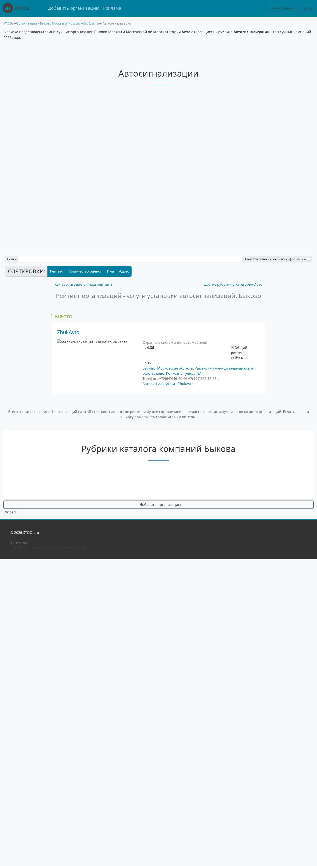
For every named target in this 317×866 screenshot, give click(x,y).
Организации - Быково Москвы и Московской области (57, 23)
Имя (110, 271)
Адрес (124, 271)
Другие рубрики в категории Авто (233, 284)
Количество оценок (85, 271)
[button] (144, 347)
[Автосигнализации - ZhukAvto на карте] (92, 342)
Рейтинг (57, 271)
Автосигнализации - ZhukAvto (168, 383)
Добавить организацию (74, 8)
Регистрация (281, 8)
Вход (307, 8)
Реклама (112, 8)
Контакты (18, 543)
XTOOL (21, 8)
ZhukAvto (68, 332)
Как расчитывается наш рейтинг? (83, 284)
